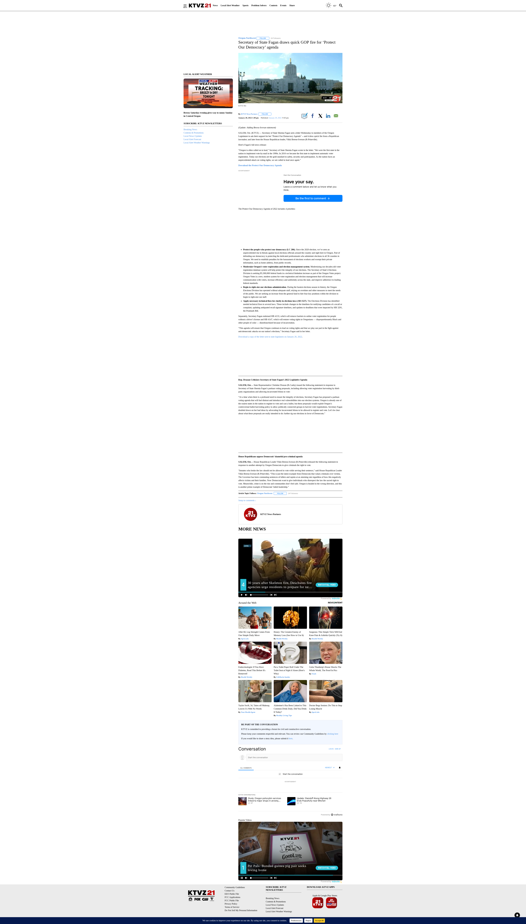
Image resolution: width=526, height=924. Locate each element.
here (290, 738)
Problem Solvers (259, 5)
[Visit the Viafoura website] (336, 815)
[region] (290, 781)
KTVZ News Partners (249, 114)
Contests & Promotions (194, 133)
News (215, 5)
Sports (245, 5)
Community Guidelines (235, 887)
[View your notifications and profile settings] (339, 767)
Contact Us (229, 890)
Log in (331, 749)
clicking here (332, 734)
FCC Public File (232, 900)
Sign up (338, 749)
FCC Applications (232, 897)
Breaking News (190, 129)
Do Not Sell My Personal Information (241, 910)
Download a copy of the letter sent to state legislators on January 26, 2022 (270, 337)
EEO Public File (232, 894)
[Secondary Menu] (187, 5)
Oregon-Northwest (264, 493)
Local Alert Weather (230, 5)
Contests (273, 5)
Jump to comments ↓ (247, 500)
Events (283, 5)
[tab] (246, 768)
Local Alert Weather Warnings (197, 142)
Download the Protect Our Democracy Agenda (260, 165)
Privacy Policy (231, 904)
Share (292, 5)
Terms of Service (232, 907)
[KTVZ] (199, 5)
